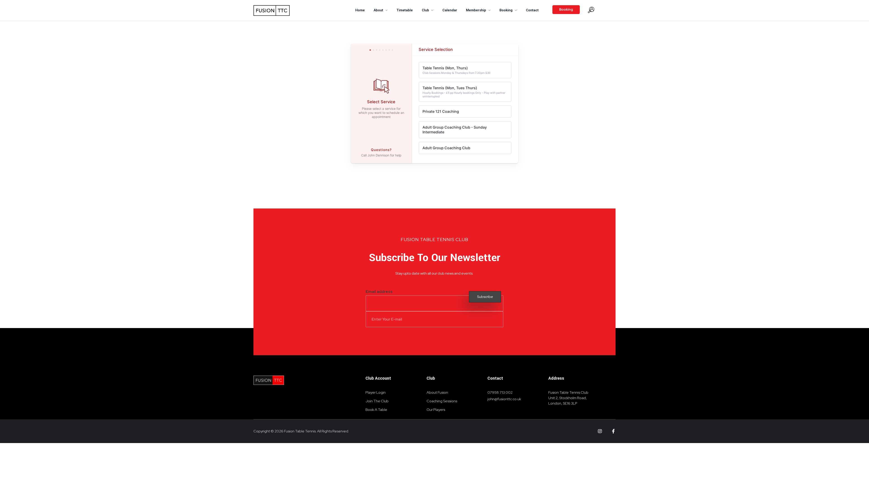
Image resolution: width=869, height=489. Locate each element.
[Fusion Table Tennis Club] (268, 380)
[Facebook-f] (613, 431)
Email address (379, 291)
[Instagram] (600, 431)
